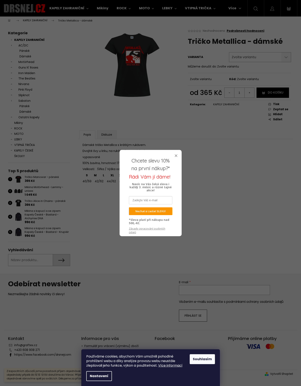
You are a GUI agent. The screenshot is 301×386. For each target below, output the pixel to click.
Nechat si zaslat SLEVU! (150, 211)
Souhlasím (202, 359)
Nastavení (99, 376)
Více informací (170, 365)
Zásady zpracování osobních (147, 230)
